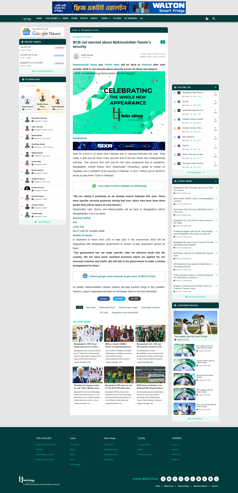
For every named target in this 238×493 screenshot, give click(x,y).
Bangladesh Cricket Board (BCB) (125, 313)
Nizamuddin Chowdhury (150, 308)
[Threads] (216, 478)
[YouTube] (169, 478)
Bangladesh (80, 138)
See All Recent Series (44, 71)
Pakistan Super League (128, 308)
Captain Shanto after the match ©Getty (205, 362)
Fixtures (73, 455)
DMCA (140, 450)
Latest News (108, 445)
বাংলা (141, 18)
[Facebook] (163, 478)
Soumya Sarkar (82, 218)
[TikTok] (186, 478)
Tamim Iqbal (112, 64)
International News (111, 455)
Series (72, 460)
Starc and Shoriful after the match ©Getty (206, 406)
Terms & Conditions (145, 455)
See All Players (44, 222)
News (65, 18)
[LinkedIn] (204, 478)
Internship (175, 460)
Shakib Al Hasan (82, 235)
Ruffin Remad (87, 55)
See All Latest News (197, 297)
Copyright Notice (144, 445)
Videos (93, 18)
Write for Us (176, 455)
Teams (74, 18)
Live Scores (74, 445)
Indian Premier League (44, 455)
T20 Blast (39, 450)
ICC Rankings (130, 18)
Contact (175, 450)
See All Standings (194, 173)
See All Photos (197, 419)
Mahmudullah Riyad (85, 64)
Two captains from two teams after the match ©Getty (204, 347)
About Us (175, 445)
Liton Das (78, 226)
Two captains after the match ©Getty (191, 336)
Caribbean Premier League (46, 445)
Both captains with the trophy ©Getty (204, 391)
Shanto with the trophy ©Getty (204, 376)
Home (39, 18)
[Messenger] (198, 478)
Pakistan (147, 64)
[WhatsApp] (192, 478)
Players (117, 18)
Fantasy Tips (109, 460)
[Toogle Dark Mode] (207, 18)
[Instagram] (175, 478)
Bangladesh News (111, 450)
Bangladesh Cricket (90, 30)
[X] (180, 478)
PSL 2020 (104, 313)
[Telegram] (210, 478)
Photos (84, 18)
